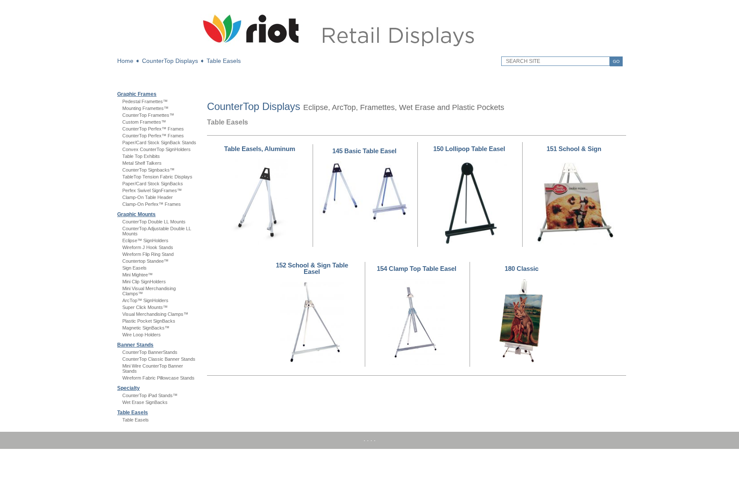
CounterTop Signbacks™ (148, 169)
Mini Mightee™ (137, 274)
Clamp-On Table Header (147, 197)
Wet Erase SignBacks (145, 402)
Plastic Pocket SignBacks (148, 321)
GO (616, 61)
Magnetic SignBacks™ (145, 327)
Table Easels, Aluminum (259, 148)
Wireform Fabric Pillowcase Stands (158, 377)
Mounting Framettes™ (145, 108)
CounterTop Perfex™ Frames (153, 128)
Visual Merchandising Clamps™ (155, 314)
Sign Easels (134, 267)
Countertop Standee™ (145, 261)
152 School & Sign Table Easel (312, 268)
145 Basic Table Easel (364, 150)
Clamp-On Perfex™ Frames (151, 204)
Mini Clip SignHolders (144, 281)
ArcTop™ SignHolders (145, 300)
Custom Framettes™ (144, 122)
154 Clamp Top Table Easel (416, 268)
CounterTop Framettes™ (148, 115)
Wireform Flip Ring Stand (148, 254)
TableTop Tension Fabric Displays (157, 176)
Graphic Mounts (136, 214)
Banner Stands (135, 345)
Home (125, 60)
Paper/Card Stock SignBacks (152, 183)
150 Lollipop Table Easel (469, 148)
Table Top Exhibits (141, 156)
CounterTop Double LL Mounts (154, 221)
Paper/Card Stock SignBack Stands (159, 142)
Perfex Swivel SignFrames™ (152, 190)
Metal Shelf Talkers (142, 163)
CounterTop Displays (170, 60)
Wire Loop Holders (141, 334)
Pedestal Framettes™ (145, 101)
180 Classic (521, 268)
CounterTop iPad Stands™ (149, 395)
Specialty (128, 388)
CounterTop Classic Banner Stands (158, 359)
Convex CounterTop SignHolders (156, 149)
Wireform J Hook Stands (147, 247)
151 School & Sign (574, 148)
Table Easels (224, 60)
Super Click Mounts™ (145, 307)
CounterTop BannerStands (149, 352)
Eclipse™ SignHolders (145, 240)
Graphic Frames (137, 94)
